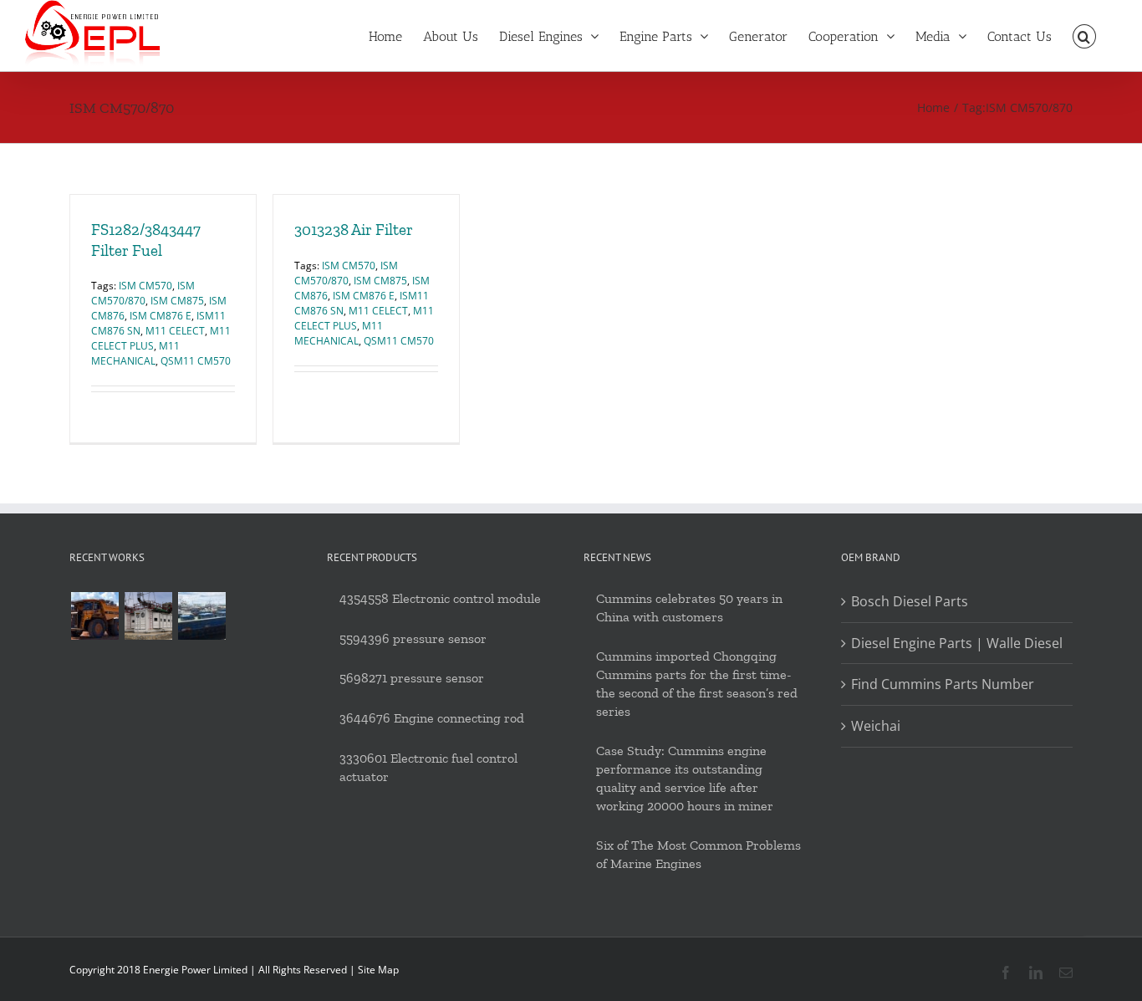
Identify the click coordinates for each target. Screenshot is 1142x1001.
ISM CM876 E (160, 316)
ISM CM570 (145, 285)
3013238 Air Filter (353, 229)
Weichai (875, 726)
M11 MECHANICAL (135, 353)
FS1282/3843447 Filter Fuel (146, 240)
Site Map (378, 970)
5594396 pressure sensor (413, 638)
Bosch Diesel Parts (909, 601)
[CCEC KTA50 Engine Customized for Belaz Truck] (94, 616)
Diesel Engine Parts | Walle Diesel (957, 643)
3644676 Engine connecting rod (431, 718)
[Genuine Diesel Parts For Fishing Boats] (201, 616)
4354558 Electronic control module (440, 598)
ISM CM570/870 (143, 293)
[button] (1084, 35)
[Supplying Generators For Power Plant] (148, 616)
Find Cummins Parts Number (942, 684)
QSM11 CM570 (196, 361)
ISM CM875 (177, 301)
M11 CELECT (175, 331)
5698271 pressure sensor (411, 678)
